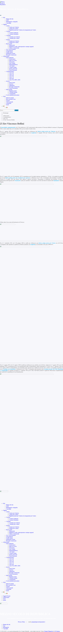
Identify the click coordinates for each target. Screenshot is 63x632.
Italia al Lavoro (13, 60)
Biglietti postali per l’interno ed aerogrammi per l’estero (22, 30)
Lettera (8, 25)
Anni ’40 (11, 73)
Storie (7, 104)
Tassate (8, 100)
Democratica (12, 59)
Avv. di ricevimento (11, 49)
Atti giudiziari (9, 50)
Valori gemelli (9, 102)
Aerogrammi (12, 93)
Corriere (8, 31)
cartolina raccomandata (9, 369)
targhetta (33, 132)
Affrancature (6, 56)
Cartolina (8, 35)
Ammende (8, 103)
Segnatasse (12, 85)
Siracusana (11, 61)
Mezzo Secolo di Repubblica (14, 9)
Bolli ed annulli (10, 97)
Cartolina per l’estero (14, 38)
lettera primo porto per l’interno (46, 131)
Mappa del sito (9, 19)
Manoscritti (12, 45)
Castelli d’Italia (13, 67)
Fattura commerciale (14, 48)
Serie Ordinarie (10, 57)
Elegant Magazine (48, 631)
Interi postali (9, 89)
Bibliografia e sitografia (12, 21)
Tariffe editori (9, 52)
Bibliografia (6, 627)
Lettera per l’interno (14, 27)
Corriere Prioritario (13, 34)
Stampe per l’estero (14, 42)
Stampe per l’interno (14, 41)
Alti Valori (11, 66)
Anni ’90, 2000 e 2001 (14, 79)
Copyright (8, 23)
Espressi (11, 84)
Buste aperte (9, 43)
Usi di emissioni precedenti (12, 95)
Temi (4, 96)
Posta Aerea (12, 82)
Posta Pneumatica (13, 88)
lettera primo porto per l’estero (47, 243)
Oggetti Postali (6, 596)
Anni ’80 (11, 78)
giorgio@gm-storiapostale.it (38, 622)
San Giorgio (12, 63)
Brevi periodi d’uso (11, 99)
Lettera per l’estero (13, 28)
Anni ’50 (11, 74)
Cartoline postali (13, 92)
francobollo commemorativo (8, 127)
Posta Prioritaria (13, 70)
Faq (4, 626)
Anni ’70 (11, 77)
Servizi (8, 81)
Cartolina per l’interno (14, 37)
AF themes (57, 631)
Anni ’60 (11, 75)
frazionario (18, 180)
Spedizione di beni (10, 53)
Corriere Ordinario (13, 32)
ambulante (56, 180)
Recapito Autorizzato (11, 55)
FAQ (7, 20)
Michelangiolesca (13, 64)
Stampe (8, 39)
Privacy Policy (21, 622)
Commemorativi (10, 71)
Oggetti (5, 24)
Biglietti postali (13, 91)
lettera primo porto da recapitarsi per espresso (17, 177)
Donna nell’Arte (13, 68)
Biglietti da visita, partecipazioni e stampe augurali (21, 46)
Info (4, 17)
